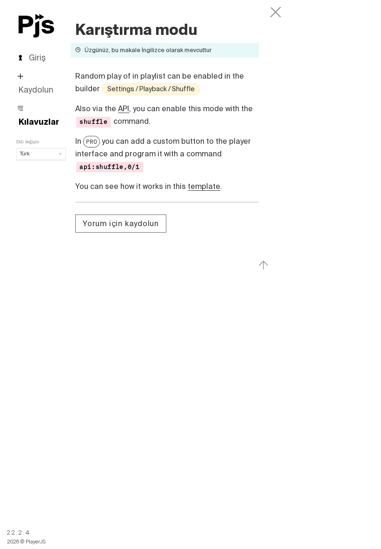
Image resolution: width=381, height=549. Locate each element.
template (204, 186)
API (123, 108)
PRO (91, 141)
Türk (25, 153)
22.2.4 (19, 532)
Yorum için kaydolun (121, 223)
